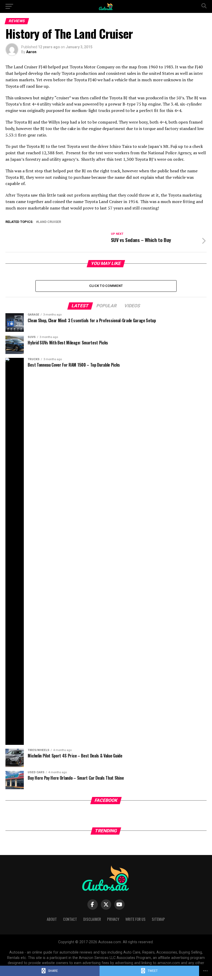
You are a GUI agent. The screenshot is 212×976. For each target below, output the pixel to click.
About (52, 919)
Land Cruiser (49, 222)
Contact (70, 919)
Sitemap (158, 919)
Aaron (31, 52)
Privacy (113, 919)
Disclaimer (92, 919)
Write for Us (135, 919)
